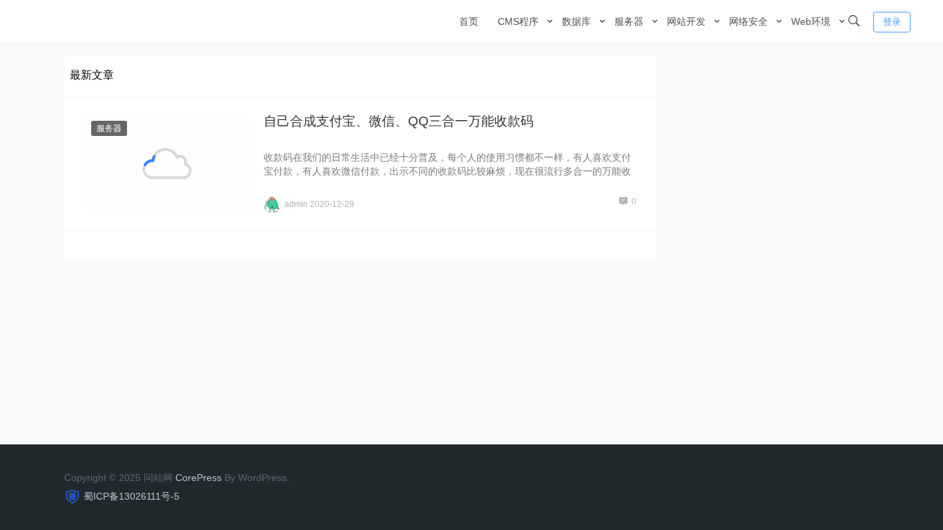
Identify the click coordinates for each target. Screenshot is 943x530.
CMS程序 (518, 21)
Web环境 (810, 21)
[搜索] (854, 21)
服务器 (628, 21)
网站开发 (686, 21)
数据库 (576, 21)
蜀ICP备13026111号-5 (131, 496)
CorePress (198, 477)
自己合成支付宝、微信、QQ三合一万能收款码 (399, 121)
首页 (468, 21)
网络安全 (748, 21)
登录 (892, 22)
